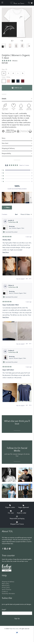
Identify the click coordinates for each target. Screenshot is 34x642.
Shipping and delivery (8, 582)
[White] (4, 81)
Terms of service (6, 589)
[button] (9, 61)
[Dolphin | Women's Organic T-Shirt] (17, 23)
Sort (16, 214)
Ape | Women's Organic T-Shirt (16, 228)
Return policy (5, 584)
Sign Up (17, 618)
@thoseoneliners (17, 443)
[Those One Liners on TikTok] (7, 549)
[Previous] (12, 40)
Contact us (5, 591)
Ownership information (8, 593)
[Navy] (18, 81)
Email (4, 610)
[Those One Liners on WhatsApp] (10, 549)
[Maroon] (23, 81)
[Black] (13, 81)
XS (3, 73)
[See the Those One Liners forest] (6, 568)
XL (22, 73)
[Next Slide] (30, 197)
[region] (17, 197)
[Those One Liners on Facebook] (3, 549)
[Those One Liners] (17, 2)
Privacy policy (6, 588)
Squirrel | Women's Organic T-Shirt (17, 358)
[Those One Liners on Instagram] (5, 549)
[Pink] (8, 81)
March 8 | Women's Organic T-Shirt (17, 293)
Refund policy (6, 586)
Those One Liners (14, 629)
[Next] (21, 40)
